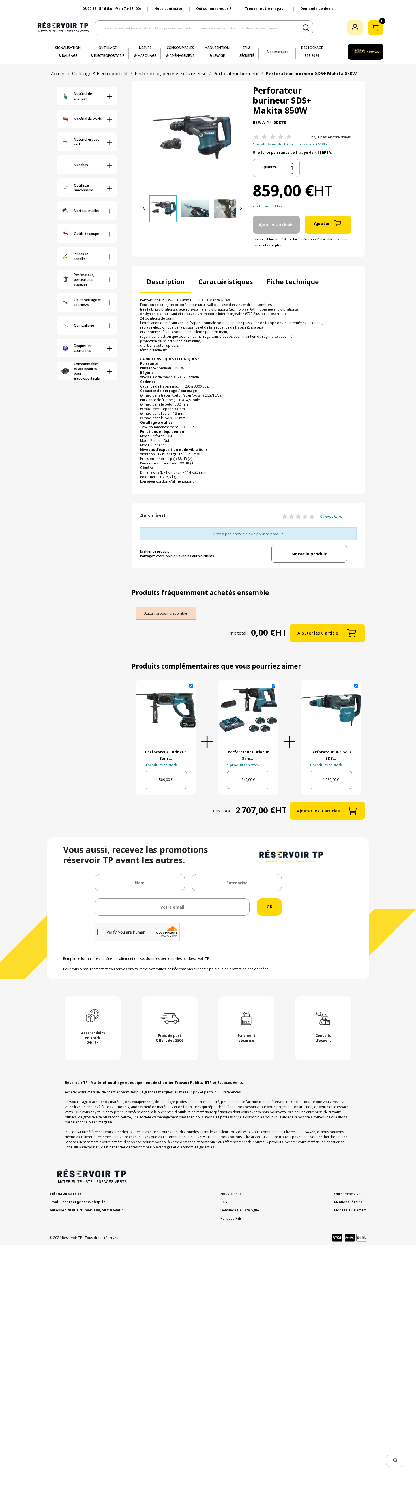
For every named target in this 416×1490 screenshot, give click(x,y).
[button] (395, 1461)
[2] (264, 137)
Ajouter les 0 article (317, 633)
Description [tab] (166, 281)
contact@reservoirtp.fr (83, 1202)
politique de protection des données (238, 969)
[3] (272, 137)
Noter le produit (309, 553)
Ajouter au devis (276, 224)
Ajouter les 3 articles (318, 810)
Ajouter (322, 223)
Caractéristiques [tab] (225, 281)
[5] (289, 137)
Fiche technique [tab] (293, 281)
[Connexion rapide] (355, 27)
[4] (280, 137)
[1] (256, 137)
